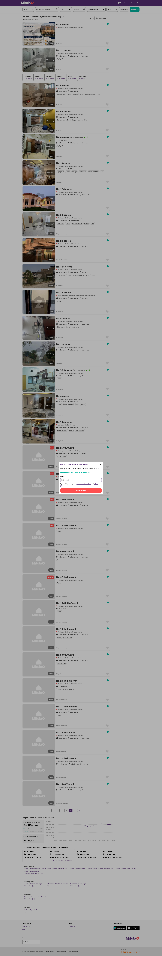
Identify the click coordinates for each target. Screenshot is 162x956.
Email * (62, 476)
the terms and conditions (83, 484)
